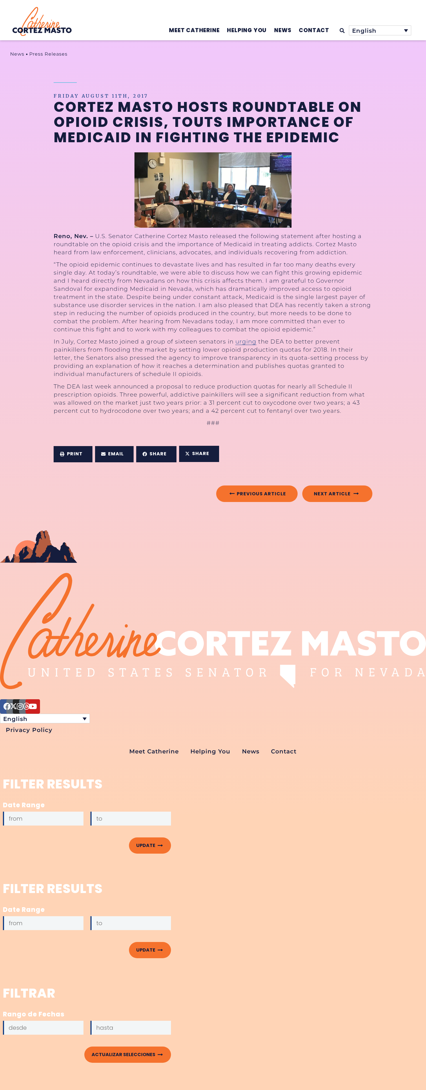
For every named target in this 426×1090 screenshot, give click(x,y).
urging (245, 341)
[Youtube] (33, 706)
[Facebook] (7, 706)
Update (146, 845)
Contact (283, 751)
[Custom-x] (13, 706)
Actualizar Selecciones (124, 1054)
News (17, 54)
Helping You (210, 751)
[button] (73, 454)
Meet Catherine (154, 751)
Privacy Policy (29, 729)
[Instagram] (20, 706)
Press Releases (48, 54)
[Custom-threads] (26, 706)
